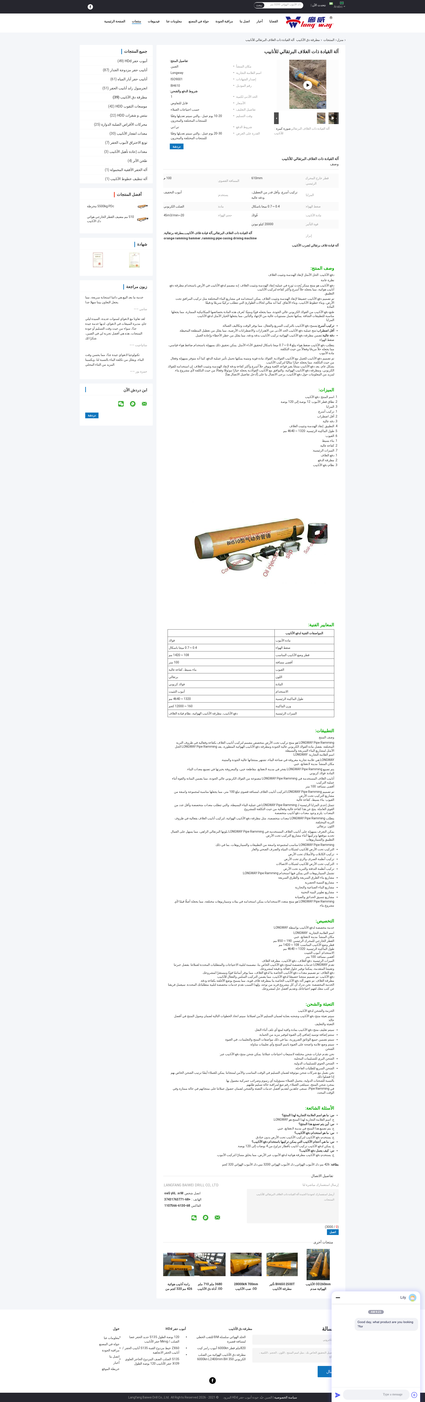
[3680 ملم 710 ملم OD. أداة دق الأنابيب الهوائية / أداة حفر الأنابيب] (210, 1264)
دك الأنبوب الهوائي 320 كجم (239, 1164)
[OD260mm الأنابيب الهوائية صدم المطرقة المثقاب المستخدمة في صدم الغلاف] (318, 1264)
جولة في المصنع (199, 21)
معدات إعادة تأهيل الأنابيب (128, 152)
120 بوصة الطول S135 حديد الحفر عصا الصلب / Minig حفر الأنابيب (154, 1339)
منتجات (136, 21)
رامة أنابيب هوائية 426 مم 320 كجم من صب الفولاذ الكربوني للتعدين (178, 1286)
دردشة (177, 146)
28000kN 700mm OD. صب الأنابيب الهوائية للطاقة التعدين (246, 1286)
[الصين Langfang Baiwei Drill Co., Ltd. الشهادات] (98, 260)
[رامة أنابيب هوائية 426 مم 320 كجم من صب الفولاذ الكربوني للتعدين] (178, 1264)
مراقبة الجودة (224, 21)
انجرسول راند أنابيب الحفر (128, 88)
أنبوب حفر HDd (136, 61)
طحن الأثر (140, 161)
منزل (340, 40)
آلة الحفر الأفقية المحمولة (128, 170)
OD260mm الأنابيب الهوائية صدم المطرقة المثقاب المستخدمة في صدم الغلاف (318, 1286)
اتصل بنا (245, 21)
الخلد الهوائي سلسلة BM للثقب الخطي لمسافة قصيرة (221, 1339)
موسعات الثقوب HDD (131, 106)
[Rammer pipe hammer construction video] (308, 85)
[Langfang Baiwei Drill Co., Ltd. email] (147, 404)
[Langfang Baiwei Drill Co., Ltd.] (309, 22)
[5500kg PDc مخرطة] (143, 206)
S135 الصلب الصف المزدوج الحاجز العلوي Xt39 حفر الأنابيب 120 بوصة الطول (152, 1361)
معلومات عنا (174, 21)
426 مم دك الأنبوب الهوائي (313, 1164)
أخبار (260, 21)
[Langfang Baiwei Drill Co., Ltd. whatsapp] (135, 404)
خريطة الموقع (111, 1369)
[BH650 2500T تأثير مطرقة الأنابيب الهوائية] (282, 1264)
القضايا (273, 21)
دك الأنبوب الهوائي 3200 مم (276, 1164)
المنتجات (328, 40)
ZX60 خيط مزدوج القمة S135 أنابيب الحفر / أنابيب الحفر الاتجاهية (150, 1350)
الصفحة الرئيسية (114, 21)
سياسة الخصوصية (285, 1397)
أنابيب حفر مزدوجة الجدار (128, 70)
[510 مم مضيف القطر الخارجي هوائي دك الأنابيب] (143, 219)
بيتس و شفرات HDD (132, 115)
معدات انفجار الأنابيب (132, 133)
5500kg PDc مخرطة (100, 206)
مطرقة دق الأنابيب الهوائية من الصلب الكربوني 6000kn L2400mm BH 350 (221, 1357)
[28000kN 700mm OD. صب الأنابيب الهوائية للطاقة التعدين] (246, 1264)
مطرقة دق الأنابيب (308, 40)
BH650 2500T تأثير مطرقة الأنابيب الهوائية (282, 1286)
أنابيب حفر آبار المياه (132, 79)
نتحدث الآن (319, 5)
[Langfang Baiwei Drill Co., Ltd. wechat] (123, 404)
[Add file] (414, 1395)
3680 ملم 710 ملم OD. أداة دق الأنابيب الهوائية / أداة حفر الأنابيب (209, 1286)
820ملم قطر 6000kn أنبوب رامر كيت (221, 1348)
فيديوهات (154, 21)
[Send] (337, 1395)
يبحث (259, 5)
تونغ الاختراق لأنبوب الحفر (128, 142)
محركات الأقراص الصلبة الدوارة (124, 124)
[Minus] (337, 1297)
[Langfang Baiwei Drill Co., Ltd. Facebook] (90, 7)
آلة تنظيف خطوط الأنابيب (128, 179)
